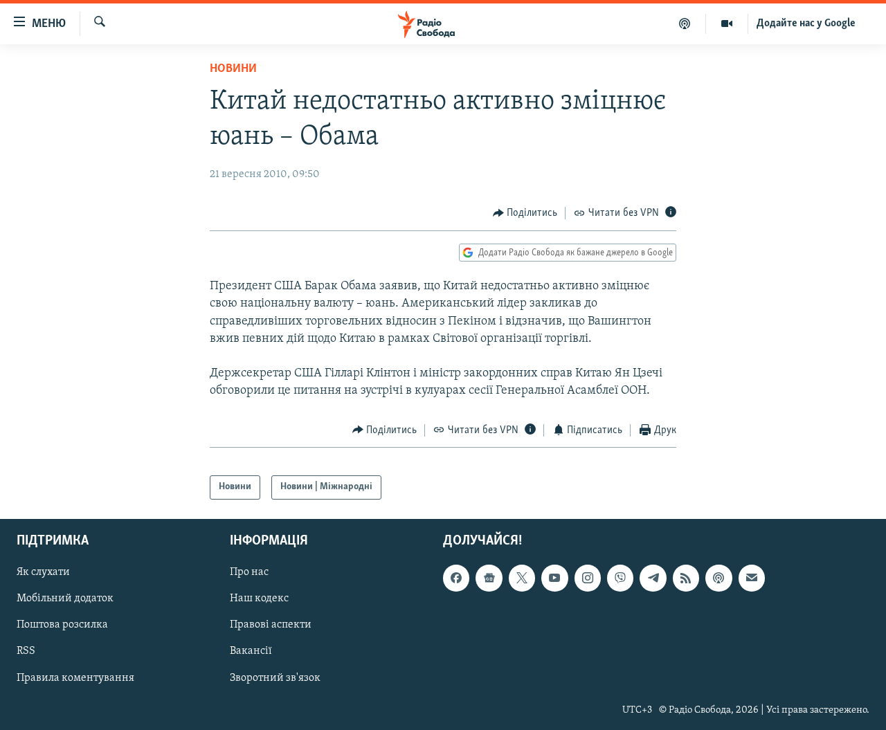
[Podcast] (718, 578)
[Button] (525, 213)
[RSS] (686, 578)
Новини (233, 69)
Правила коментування (75, 677)
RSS (26, 651)
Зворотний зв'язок (275, 677)
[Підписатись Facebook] (456, 578)
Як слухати (43, 572)
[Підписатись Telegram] (653, 578)
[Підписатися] (752, 578)
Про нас (249, 572)
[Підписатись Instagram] (588, 578)
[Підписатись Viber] (620, 578)
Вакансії (251, 651)
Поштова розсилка (62, 624)
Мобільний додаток (65, 598)
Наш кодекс (259, 598)
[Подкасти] (685, 23)
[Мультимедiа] (727, 23)
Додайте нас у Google (806, 23)
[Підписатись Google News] (489, 578)
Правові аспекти (270, 624)
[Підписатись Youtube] (554, 578)
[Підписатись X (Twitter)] (522, 578)
